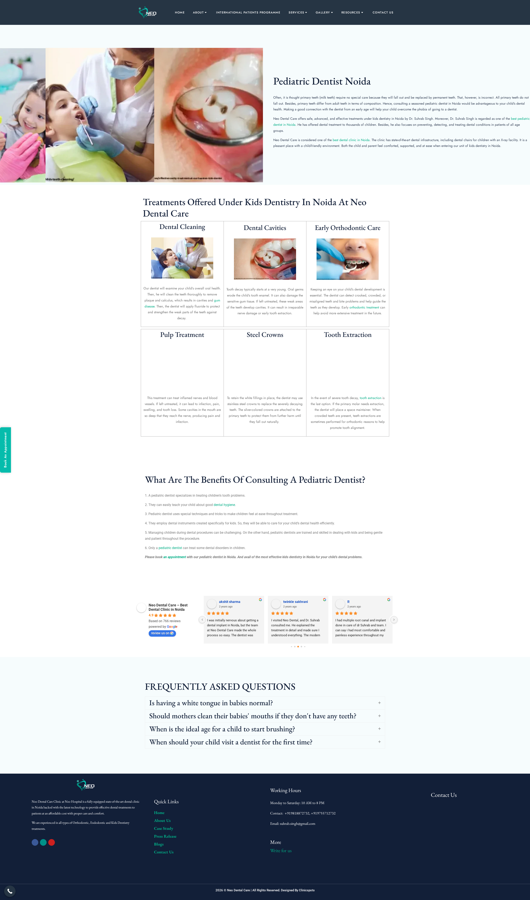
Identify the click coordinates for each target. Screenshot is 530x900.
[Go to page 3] (301, 646)
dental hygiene (224, 505)
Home (180, 12)
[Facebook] (35, 842)
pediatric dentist (170, 548)
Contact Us (383, 12)
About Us (162, 820)
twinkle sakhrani (295, 602)
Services (296, 12)
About (198, 12)
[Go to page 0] (291, 646)
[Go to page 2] (298, 646)
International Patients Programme (248, 12)
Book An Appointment (5, 450)
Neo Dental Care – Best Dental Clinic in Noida (168, 607)
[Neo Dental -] (148, 12)
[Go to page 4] (304, 646)
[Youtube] (51, 842)
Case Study (163, 828)
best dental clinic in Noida (351, 140)
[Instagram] (43, 842)
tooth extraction (370, 398)
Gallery (323, 12)
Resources (350, 12)
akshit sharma (229, 602)
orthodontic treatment (364, 307)
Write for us (281, 850)
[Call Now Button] (10, 891)
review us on (160, 633)
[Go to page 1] (295, 646)
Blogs (159, 844)
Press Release (165, 836)
